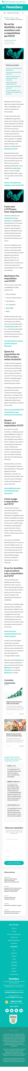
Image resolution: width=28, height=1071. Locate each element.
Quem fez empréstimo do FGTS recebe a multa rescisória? (13, 78)
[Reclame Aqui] (13, 1019)
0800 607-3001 (16, 1001)
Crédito (17, 17)
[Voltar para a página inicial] (14, 7)
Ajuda (14, 931)
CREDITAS (14, 953)
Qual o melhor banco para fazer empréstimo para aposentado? (12, 490)
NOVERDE (14, 962)
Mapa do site (14, 937)
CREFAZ (14, 971)
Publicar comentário (14, 863)
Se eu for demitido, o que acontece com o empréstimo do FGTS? (13, 92)
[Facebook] (7, 1010)
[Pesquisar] (23, 13)
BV (14, 950)
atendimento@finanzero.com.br (14, 992)
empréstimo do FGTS (10, 149)
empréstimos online (12, 326)
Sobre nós (14, 928)
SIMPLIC (14, 968)
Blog (5, 12)
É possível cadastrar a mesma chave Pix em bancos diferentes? (13, 343)
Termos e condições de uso (14, 934)
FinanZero (6, 17)
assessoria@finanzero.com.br (14, 997)
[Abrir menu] (3, 7)
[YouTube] (21, 1010)
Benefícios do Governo (13, 12)
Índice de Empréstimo (14, 940)
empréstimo (17, 168)
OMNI (14, 959)
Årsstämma (14, 943)
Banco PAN (9, 308)
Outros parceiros (14, 974)
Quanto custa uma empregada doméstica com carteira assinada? (12, 633)
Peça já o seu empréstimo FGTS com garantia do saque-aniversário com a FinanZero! (14, 412)
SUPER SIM (14, 965)
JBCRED (14, 956)
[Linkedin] (11, 1010)
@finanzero (7, 667)
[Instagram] (16, 1010)
